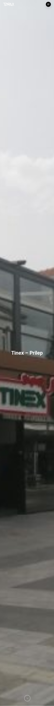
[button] (48, 4)
